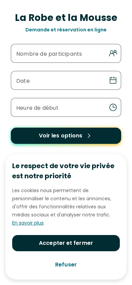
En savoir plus (28, 222)
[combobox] (60, 107)
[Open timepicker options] (113, 107)
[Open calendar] (113, 80)
